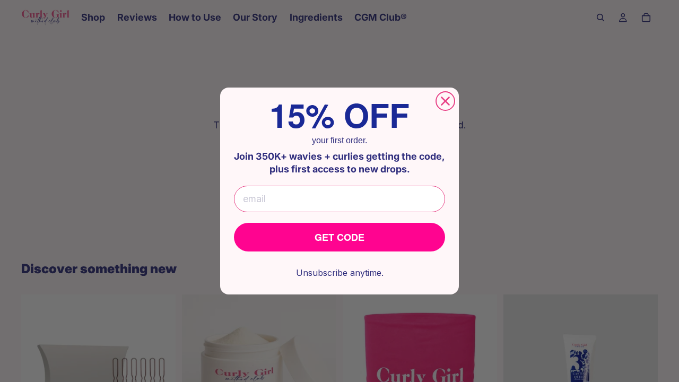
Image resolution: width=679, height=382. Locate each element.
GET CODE (339, 237)
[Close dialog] (445, 101)
